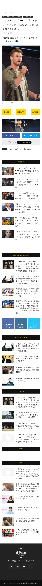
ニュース (25, 16)
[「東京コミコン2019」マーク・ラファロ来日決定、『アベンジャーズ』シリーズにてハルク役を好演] (8, 234)
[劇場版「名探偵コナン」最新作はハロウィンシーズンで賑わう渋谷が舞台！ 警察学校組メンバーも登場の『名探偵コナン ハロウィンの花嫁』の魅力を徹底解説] (8, 304)
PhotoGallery (13, 13)
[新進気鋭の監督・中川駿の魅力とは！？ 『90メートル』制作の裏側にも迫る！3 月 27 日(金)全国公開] (8, 292)
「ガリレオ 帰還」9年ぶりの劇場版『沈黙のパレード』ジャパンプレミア (27, 358)
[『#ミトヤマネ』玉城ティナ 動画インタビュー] (8, 499)
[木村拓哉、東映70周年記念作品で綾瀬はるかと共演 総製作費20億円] (8, 370)
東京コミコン (28, 149)
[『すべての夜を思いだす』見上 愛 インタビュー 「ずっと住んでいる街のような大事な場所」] (8, 415)
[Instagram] (18, 566)
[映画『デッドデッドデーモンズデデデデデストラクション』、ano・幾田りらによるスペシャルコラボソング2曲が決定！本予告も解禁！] (8, 472)
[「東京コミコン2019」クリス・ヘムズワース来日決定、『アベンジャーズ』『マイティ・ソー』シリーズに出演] (8, 207)
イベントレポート (16, 16)
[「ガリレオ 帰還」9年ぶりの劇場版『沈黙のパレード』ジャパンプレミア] (8, 359)
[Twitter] (24, 566)
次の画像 (35, 112)
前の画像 (7, 112)
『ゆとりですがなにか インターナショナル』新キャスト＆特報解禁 (27, 532)
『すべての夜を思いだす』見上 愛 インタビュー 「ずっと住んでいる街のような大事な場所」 (27, 415)
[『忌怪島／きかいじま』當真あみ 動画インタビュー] (8, 510)
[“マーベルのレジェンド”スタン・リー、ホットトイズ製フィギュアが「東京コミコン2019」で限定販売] (8, 221)
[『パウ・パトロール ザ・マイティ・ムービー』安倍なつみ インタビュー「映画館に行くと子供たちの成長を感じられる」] (8, 438)
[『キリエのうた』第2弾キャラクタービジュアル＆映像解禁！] (8, 521)
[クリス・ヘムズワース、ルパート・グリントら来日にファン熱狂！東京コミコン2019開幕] (8, 196)
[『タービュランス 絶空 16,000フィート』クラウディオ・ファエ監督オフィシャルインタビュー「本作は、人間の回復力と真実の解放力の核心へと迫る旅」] (8, 264)
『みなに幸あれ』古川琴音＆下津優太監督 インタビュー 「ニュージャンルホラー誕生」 (27, 426)
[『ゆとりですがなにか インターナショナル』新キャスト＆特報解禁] (8, 533)
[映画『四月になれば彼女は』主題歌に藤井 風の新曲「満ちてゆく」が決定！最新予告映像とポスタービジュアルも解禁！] (8, 487)
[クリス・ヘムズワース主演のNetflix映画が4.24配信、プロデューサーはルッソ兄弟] (8, 171)
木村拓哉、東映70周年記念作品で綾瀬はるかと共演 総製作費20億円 (27, 369)
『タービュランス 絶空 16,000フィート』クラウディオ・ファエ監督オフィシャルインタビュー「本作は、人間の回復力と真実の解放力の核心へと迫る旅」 (28, 266)
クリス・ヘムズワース (15, 149)
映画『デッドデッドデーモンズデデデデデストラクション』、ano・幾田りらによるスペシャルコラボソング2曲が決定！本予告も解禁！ (28, 473)
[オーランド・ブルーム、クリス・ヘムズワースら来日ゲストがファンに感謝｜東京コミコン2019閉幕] (8, 182)
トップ (4, 13)
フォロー (21, 319)
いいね (8, 319)
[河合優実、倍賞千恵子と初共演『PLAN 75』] (8, 381)
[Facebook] (11, 566)
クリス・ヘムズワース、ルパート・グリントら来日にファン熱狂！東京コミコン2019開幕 (26, 195)
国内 (31, 16)
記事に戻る (21, 112)
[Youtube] (30, 566)
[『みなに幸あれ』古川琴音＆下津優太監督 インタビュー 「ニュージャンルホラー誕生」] (8, 426)
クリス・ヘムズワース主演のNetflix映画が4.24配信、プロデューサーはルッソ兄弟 (27, 170)
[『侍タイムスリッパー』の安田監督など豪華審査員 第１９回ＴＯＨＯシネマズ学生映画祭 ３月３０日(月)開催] (8, 279)
